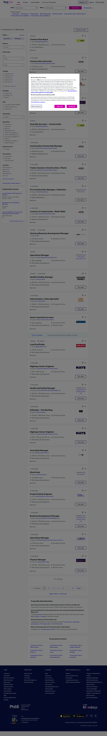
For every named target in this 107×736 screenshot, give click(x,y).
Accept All (72, 106)
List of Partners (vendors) (38, 102)
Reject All (60, 106)
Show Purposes (36, 106)
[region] (54, 92)
